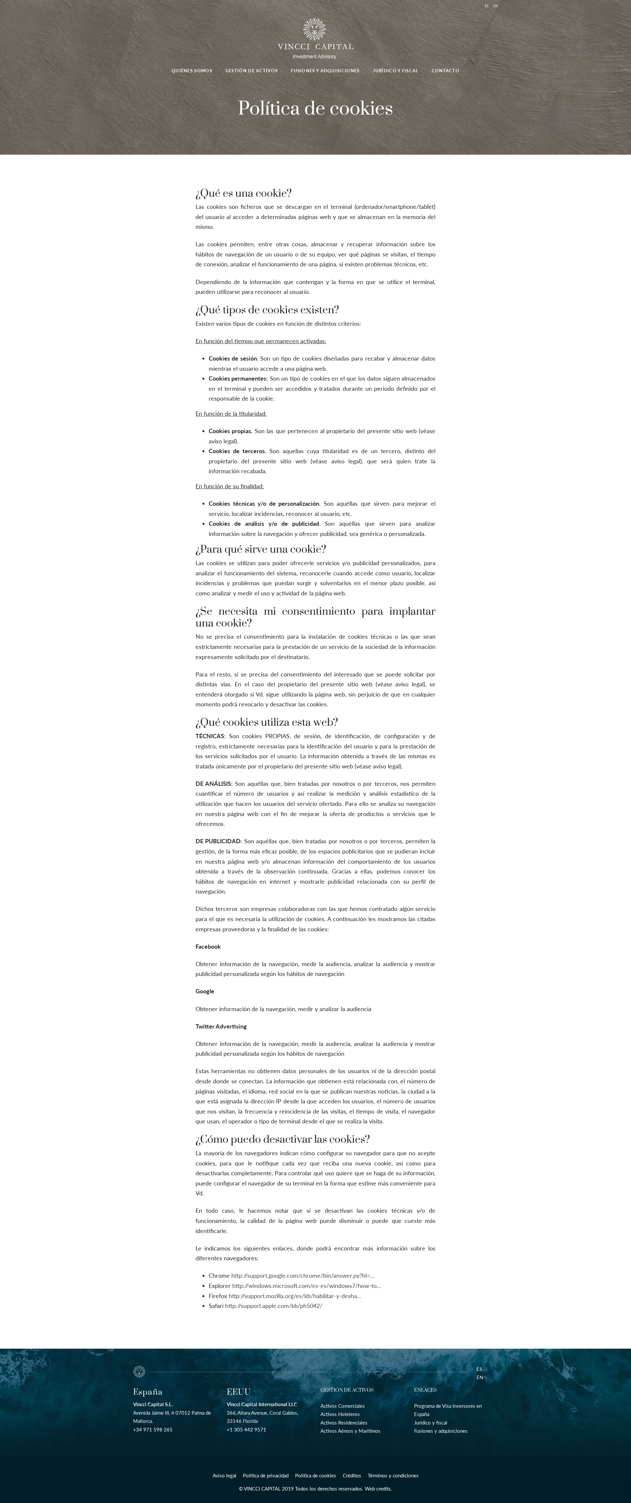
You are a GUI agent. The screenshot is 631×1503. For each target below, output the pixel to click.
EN (480, 1377)
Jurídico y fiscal (430, 1423)
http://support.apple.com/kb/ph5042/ (273, 1305)
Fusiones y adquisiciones (441, 1431)
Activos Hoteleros (340, 1414)
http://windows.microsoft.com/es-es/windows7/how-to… (306, 1285)
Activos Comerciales (342, 1406)
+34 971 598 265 (153, 1429)
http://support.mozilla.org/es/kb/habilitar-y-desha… (295, 1295)
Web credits (378, 1489)
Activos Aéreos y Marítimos (350, 1431)
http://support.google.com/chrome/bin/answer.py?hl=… (303, 1275)
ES (479, 1369)
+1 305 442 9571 (246, 1429)
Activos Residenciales (343, 1423)
